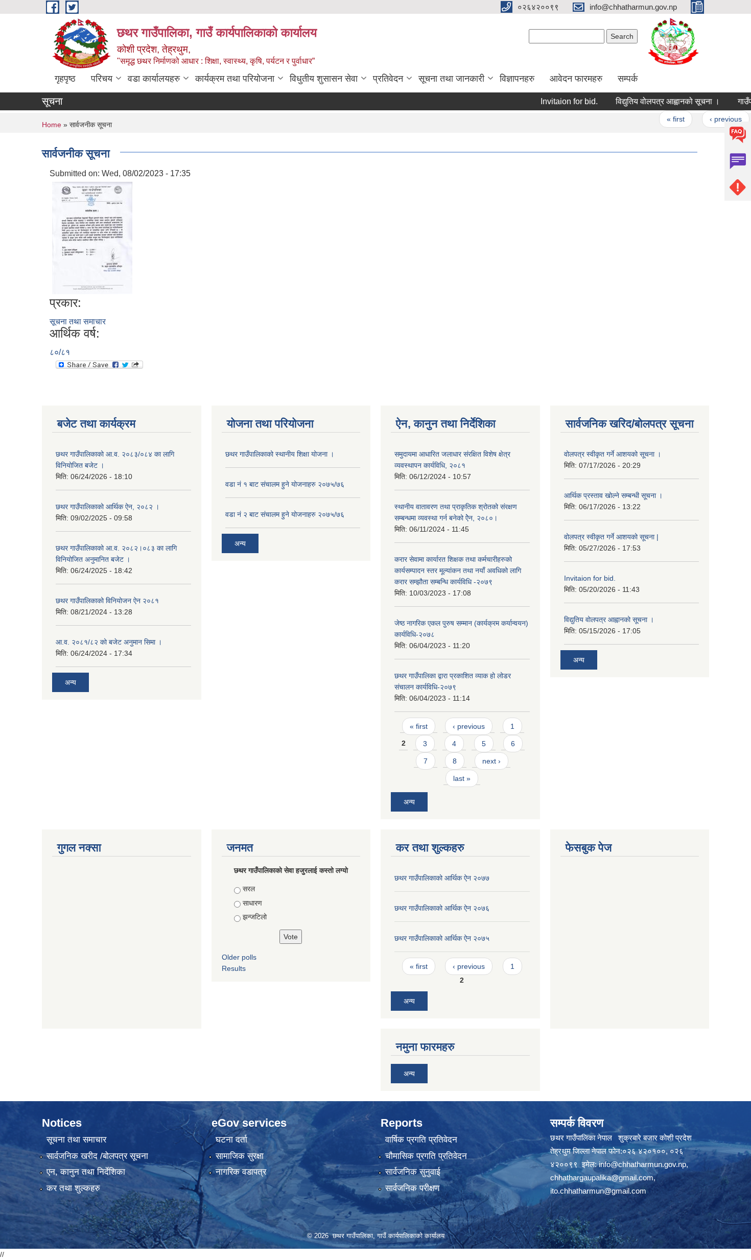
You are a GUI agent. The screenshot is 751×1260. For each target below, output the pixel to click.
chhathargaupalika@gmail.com (601, 1177)
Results (234, 968)
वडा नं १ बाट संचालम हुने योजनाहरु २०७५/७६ (284, 484)
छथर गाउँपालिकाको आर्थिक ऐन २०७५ (441, 938)
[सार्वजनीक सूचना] (92, 237)
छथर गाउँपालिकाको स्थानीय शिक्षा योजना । (279, 454)
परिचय (101, 79)
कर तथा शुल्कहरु (73, 1188)
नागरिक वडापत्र (241, 1172)
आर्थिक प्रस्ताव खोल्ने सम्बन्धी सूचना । (613, 495)
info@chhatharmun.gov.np (642, 1164)
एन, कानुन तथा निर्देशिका (85, 1172)
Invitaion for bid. (550, 101)
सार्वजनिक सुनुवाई (412, 1172)
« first (657, 119)
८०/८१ (60, 352)
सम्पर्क (628, 79)
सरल (249, 889)
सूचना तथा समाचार (78, 321)
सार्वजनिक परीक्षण (412, 1188)
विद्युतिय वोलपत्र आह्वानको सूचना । (649, 101)
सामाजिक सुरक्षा (240, 1156)
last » (462, 778)
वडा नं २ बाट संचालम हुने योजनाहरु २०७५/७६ (284, 514)
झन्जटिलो (255, 917)
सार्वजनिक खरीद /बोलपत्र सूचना (97, 1156)
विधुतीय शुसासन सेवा (324, 79)
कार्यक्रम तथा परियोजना (234, 79)
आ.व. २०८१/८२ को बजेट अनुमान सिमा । (109, 642)
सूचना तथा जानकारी (451, 79)
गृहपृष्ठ (65, 79)
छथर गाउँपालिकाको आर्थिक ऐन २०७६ (441, 908)
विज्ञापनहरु (517, 79)
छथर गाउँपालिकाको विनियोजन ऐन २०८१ (107, 601)
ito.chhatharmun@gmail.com (598, 1190)
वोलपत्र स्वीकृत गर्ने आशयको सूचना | (611, 537)
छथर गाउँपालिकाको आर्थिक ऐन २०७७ (441, 878)
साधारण (252, 903)
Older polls (239, 957)
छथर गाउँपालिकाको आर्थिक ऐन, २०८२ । (107, 507)
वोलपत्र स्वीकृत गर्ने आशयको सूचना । (612, 454)
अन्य (70, 682)
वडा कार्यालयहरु (154, 79)
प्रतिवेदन (388, 79)
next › (491, 761)
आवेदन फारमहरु (576, 79)
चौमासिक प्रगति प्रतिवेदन (426, 1156)
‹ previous (707, 119)
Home (51, 125)
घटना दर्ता (231, 1140)
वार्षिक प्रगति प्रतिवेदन (421, 1140)
